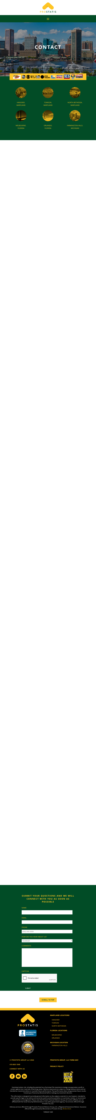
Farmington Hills (59, 1045)
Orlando (56, 1038)
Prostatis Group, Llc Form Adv (64, 1060)
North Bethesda (59, 1026)
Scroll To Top (48, 1000)
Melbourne (57, 1035)
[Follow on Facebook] (12, 1076)
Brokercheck (67, 1109)
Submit (28, 988)
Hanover (55, 1020)
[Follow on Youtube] (18, 1076)
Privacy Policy (57, 1066)
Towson (55, 1023)
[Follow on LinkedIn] (24, 1076)
